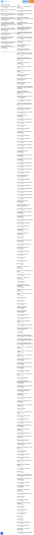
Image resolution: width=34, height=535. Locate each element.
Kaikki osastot (25, 1)
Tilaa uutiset (2, 533)
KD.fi (32, 1)
